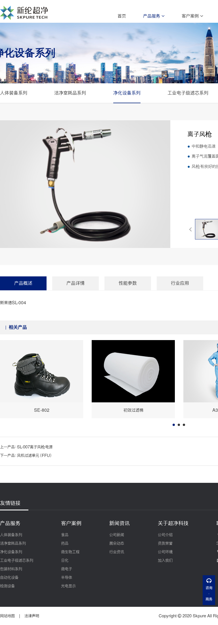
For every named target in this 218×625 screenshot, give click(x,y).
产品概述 (23, 283)
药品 (64, 543)
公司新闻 (116, 535)
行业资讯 (116, 552)
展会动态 (116, 543)
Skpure (199, 616)
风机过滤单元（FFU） (35, 456)
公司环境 (165, 552)
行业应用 (180, 283)
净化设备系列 (127, 92)
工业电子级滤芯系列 (187, 92)
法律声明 (31, 616)
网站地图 (7, 616)
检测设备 (7, 586)
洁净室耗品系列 (70, 92)
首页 (122, 16)
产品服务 (152, 16)
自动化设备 (9, 578)
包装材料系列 (11, 569)
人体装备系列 (13, 92)
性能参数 (128, 283)
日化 (64, 560)
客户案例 (191, 16)
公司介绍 (165, 535)
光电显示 (68, 586)
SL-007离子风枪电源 (35, 447)
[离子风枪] (85, 184)
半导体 (66, 578)
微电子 (66, 569)
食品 (64, 535)
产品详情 (75, 283)
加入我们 (165, 560)
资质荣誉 (165, 543)
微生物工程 (70, 552)
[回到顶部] (209, 613)
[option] (41, 379)
